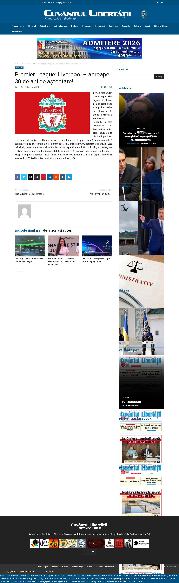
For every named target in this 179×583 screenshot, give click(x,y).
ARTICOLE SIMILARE (27, 230)
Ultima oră (26, 63)
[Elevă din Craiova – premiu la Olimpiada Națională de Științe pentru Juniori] (63, 245)
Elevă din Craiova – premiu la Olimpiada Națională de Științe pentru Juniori (62, 262)
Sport (147, 26)
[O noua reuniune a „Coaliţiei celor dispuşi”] (141, 335)
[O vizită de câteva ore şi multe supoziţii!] (141, 228)
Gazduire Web (40, 572)
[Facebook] (157, 2)
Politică (74, 26)
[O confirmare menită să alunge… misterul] (141, 174)
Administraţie (60, 26)
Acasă (17, 63)
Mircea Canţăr (133, 143)
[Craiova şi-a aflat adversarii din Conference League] (30, 245)
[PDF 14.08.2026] (141, 490)
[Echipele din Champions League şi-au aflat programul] (97, 245)
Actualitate (45, 26)
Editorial (32, 26)
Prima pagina (17, 26)
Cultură (137, 26)
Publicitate (16, 31)
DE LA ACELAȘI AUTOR (57, 230)
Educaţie (126, 26)
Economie (86, 26)
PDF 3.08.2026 (131, 401)
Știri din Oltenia (161, 26)
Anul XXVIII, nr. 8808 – (101, 194)
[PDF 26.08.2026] (141, 436)
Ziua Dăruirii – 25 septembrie (29, 194)
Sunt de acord (149, 581)
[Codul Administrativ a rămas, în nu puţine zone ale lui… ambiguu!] (141, 281)
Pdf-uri (126, 397)
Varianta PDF (129, 350)
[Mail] (162, 2)
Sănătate (113, 26)
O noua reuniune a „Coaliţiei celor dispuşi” (141, 138)
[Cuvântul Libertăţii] (89, 14)
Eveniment (100, 26)
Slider (18, 255)
